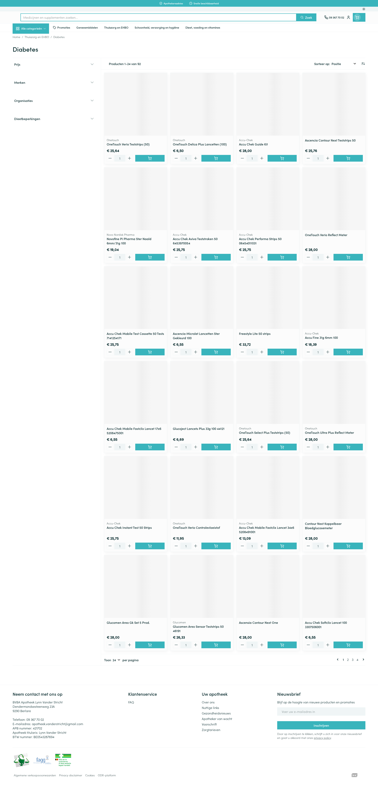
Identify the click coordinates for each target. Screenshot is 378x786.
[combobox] (158, 17)
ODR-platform (107, 775)
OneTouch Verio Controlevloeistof (196, 527)
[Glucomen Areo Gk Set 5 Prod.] (135, 586)
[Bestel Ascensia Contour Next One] (282, 645)
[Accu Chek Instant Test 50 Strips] (135, 487)
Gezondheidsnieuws (216, 713)
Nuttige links (210, 707)
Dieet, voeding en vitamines (38, 64)
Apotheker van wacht (217, 718)
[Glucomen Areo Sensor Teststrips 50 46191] (201, 586)
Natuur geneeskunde (38, 101)
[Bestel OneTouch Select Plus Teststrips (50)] (282, 447)
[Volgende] (362, 659)
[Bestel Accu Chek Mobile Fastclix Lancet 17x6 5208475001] (150, 447)
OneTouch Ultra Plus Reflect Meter (329, 432)
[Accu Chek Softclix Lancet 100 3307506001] (334, 586)
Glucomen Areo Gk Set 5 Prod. (128, 622)
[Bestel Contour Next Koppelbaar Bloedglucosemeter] (348, 546)
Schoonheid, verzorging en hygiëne (38, 50)
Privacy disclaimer (70, 775)
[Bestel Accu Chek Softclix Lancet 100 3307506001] (348, 645)
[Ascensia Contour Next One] (268, 586)
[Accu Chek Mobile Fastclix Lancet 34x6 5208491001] (268, 487)
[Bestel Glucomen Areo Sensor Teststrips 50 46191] (216, 645)
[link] (338, 659)
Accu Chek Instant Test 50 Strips (129, 527)
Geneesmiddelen (38, 135)
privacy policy (322, 738)
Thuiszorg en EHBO (38, 113)
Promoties (23, 37)
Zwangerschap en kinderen (38, 78)
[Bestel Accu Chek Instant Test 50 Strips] (150, 546)
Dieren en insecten (38, 124)
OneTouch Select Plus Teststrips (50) (264, 432)
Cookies (90, 775)
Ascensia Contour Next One (258, 622)
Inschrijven (321, 725)
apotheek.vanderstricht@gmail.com (57, 724)
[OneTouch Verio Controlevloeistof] (201, 487)
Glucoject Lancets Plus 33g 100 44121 (198, 428)
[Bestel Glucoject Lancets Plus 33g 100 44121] (216, 447)
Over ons (208, 702)
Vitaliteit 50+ (38, 90)
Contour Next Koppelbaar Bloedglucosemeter (323, 525)
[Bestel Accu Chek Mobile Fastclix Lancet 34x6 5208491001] (282, 546)
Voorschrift (209, 724)
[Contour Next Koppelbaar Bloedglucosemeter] (334, 487)
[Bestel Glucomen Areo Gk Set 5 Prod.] (150, 645)
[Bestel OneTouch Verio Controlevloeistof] (216, 546)
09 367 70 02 (35, 719)
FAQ (131, 702)
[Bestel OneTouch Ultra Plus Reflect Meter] (348, 447)
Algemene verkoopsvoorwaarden (35, 775)
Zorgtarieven (211, 729)
